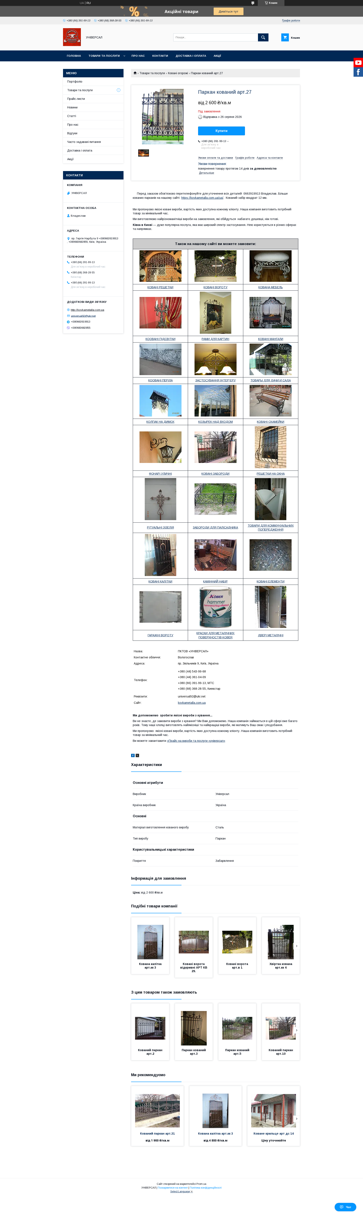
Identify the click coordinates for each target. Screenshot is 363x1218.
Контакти (160, 55)
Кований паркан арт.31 (157, 1133)
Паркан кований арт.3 (194, 1051)
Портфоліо (74, 81)
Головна (74, 55)
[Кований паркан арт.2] (150, 1024)
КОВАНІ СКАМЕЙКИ (270, 421)
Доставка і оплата (191, 55)
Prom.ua (201, 1183)
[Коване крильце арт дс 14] (273, 1107)
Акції (217, 55)
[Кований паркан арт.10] (281, 1024)
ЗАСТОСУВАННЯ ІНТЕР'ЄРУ (215, 380)
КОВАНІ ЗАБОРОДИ (215, 473)
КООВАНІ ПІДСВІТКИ (160, 339)
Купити (222, 131)
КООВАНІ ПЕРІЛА (160, 380)
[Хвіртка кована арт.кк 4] (281, 938)
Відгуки (72, 133)
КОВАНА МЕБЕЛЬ (270, 287)
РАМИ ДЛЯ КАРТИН (215, 339)
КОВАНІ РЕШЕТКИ (160, 287)
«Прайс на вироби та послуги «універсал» (196, 740)
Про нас (138, 55)
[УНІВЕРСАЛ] (72, 45)
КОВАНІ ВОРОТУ (216, 287)
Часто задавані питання (84, 142)
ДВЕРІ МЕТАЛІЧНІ (270, 635)
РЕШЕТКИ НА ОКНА (271, 473)
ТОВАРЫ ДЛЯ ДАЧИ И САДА (270, 380)
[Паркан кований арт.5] (237, 1024)
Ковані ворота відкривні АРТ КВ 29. (194, 967)
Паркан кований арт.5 (237, 1051)
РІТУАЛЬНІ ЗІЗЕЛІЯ (160, 527)
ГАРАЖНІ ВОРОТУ (160, 635)
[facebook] (133, 756)
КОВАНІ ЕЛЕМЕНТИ (270, 581)
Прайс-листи (76, 98)
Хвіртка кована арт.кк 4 (281, 965)
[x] (137, 756)
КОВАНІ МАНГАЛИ (270, 339)
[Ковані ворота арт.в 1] (237, 938)
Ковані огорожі (178, 73)
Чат (348, 1207)
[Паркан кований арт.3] (194, 1024)
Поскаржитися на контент (173, 1187)
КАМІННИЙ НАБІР (215, 581)
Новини (72, 107)
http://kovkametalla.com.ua (87, 309)
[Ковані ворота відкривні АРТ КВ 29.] (194, 938)
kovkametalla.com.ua (192, 702)
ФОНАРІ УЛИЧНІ (160, 473)
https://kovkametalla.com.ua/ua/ (202, 197)
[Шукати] (263, 37)
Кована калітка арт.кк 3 (150, 965)
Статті (71, 116)
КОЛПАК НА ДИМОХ (160, 421)
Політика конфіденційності (206, 1187)
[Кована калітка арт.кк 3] (150, 938)
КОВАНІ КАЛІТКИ (160, 581)
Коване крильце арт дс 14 (274, 1133)
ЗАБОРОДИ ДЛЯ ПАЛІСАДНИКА (215, 527)
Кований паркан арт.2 (150, 1051)
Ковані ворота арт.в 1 (237, 965)
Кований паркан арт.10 (281, 1051)
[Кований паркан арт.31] (157, 1107)
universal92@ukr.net (83, 315)
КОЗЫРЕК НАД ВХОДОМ (215, 421)
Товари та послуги (104, 55)
